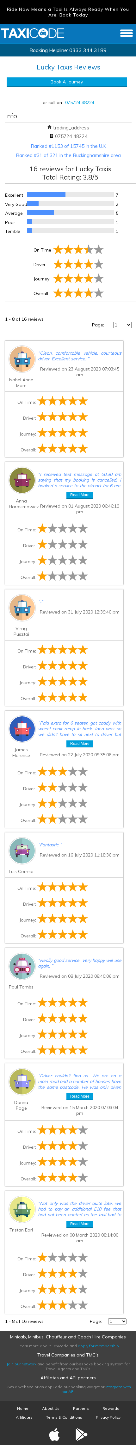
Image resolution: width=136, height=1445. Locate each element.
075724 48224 (79, 102)
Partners (81, 1408)
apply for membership (98, 1345)
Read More (80, 495)
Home (22, 1408)
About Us (50, 1408)
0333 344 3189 (88, 50)
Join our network (21, 1364)
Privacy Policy (108, 1417)
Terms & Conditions (64, 1417)
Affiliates (24, 1417)
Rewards (110, 1408)
